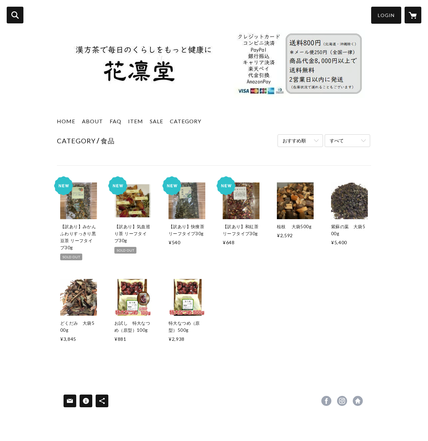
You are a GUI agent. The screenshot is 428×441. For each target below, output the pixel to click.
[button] (386, 15)
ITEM (135, 121)
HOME (66, 121)
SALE (156, 121)
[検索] (15, 15)
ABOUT (92, 121)
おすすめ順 (294, 140)
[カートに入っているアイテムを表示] (413, 15)
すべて (337, 140)
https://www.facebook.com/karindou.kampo (326, 401)
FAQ (115, 121)
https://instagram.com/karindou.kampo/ (342, 401)
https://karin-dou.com (358, 401)
